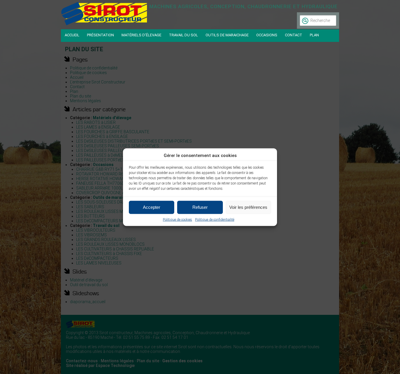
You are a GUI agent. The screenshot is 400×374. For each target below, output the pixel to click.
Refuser (200, 207)
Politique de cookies (177, 219)
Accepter (151, 207)
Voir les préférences (248, 207)
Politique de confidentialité (214, 219)
